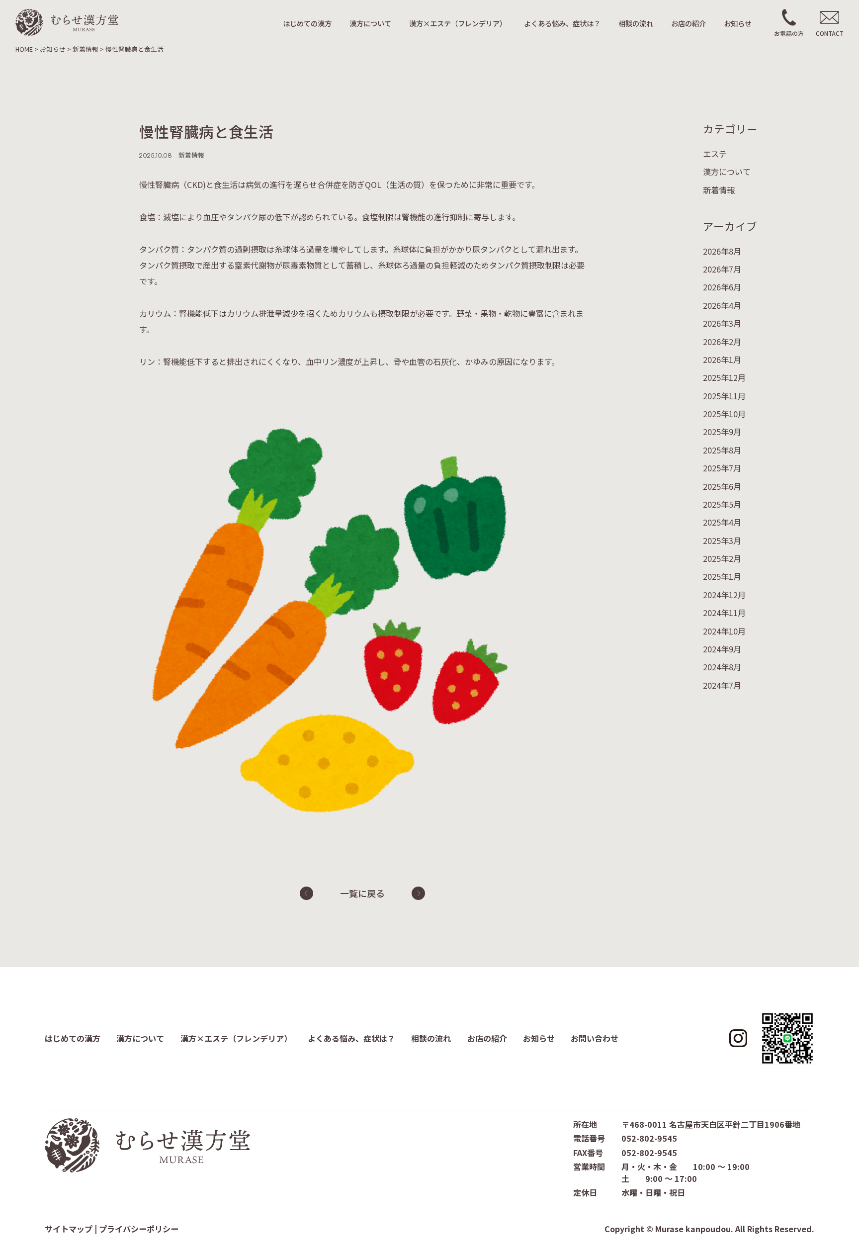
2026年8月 (722, 251)
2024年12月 (724, 595)
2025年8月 (722, 450)
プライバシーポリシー (138, 1229)
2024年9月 (722, 649)
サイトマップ (68, 1229)
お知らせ (738, 23)
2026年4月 (722, 305)
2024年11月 (724, 613)
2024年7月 (722, 685)
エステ (715, 154)
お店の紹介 (688, 23)
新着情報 (719, 190)
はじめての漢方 (307, 23)
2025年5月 (722, 504)
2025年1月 (722, 577)
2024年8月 (722, 667)
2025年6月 (722, 486)
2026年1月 (722, 359)
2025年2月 (722, 559)
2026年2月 (722, 342)
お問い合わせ (594, 1038)
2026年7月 (722, 269)
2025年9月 (722, 432)
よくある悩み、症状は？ (562, 23)
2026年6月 (722, 287)
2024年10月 (724, 631)
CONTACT (830, 33)
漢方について (370, 23)
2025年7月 (722, 468)
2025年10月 (724, 414)
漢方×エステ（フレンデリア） (458, 23)
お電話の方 (789, 33)
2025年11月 (724, 396)
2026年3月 (722, 324)
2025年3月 (722, 540)
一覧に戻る (362, 893)
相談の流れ (635, 23)
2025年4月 (722, 523)
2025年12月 (724, 378)
